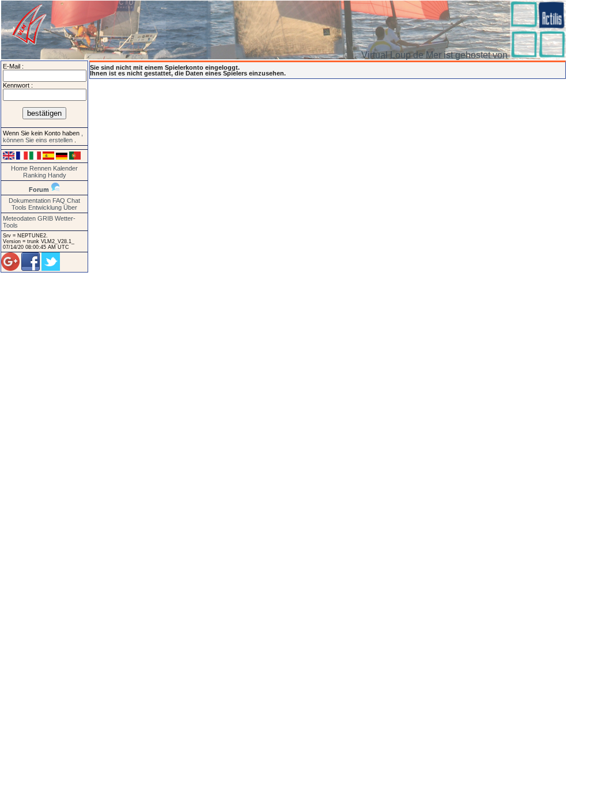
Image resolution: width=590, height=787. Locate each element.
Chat (73, 200)
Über (70, 207)
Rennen (40, 168)
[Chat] (55, 189)
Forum (39, 189)
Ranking (34, 175)
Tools (19, 207)
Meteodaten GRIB (28, 218)
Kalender (65, 168)
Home (19, 168)
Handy (57, 175)
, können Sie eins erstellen (43, 136)
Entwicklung (45, 207)
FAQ (58, 200)
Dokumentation (30, 200)
